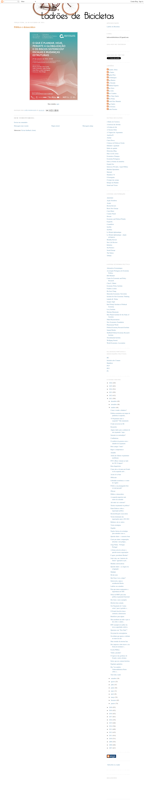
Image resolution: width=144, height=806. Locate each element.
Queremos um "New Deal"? (119, 630)
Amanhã (113, 453)
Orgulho (113, 528)
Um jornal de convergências (119, 633)
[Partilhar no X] (53, 110)
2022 (110, 395)
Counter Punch (111, 214)
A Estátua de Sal (112, 127)
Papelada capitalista (116, 664)
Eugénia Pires (111, 75)
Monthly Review (112, 240)
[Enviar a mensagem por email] (49, 110)
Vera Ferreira (111, 107)
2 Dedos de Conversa (113, 122)
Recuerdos (114, 427)
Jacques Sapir (111, 302)
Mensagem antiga (88, 126)
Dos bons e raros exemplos (119, 600)
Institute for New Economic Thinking (118, 296)
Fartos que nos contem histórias (120, 661)
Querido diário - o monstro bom (120, 536)
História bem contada (117, 603)
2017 (110, 717)
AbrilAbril (110, 198)
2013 (110, 729)
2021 (110, 398)
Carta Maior (110, 211)
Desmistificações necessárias (119, 514)
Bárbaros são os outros (117, 522)
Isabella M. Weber (112, 299)
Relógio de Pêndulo (113, 183)
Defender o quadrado (113, 146)
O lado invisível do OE (117, 424)
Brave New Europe (112, 208)
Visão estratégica (116, 525)
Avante (109, 203)
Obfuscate (114, 477)
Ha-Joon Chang (111, 291)
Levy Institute (111, 309)
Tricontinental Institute (113, 338)
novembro (114, 404)
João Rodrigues (112, 78)
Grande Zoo (110, 164)
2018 (110, 714)
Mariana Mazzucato (113, 312)
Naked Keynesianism (113, 319)
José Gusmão (111, 83)
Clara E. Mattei (111, 283)
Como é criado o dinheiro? (119, 410)
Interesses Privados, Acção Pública (117, 167)
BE (108, 358)
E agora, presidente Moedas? (119, 555)
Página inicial (55, 126)
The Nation (110, 253)
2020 (110, 707)
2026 (110, 383)
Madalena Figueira (112, 85)
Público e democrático (117, 494)
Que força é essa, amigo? (118, 578)
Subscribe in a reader (113, 765)
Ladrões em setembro (117, 586)
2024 (110, 389)
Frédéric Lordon (112, 289)
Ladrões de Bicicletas (113, 27)
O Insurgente (111, 177)
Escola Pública (115, 650)
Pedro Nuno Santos (113, 96)
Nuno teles (110, 91)
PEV (108, 368)
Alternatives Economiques (114, 268)
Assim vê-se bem (116, 474)
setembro (114, 678)
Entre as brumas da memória (115, 161)
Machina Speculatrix (113, 169)
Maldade (113, 572)
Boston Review (111, 206)
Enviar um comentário (20, 122)
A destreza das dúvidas (114, 124)
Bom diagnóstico (116, 466)
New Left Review (112, 242)
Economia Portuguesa (113, 159)
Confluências (114, 438)
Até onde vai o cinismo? (118, 502)
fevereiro (113, 700)
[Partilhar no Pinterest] (58, 110)
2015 (110, 723)
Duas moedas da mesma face (119, 641)
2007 (110, 748)
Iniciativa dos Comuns (113, 360)
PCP (108, 366)
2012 (110, 732)
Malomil (109, 172)
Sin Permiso (110, 248)
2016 (110, 720)
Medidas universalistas (117, 564)
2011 (110, 735)
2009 (110, 742)
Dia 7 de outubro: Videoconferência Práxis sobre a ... (119, 669)
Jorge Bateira (111, 80)
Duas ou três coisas (112, 154)
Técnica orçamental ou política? (120, 505)
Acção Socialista (112, 200)
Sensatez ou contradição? (118, 435)
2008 (110, 745)
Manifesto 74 (111, 175)
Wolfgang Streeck (112, 340)
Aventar (109, 138)
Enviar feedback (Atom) (28, 130)
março (113, 697)
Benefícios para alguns (117, 616)
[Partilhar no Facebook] (56, 110)
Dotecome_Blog (111, 151)
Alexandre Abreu (112, 70)
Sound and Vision (112, 185)
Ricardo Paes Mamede (114, 101)
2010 (110, 739)
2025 (110, 386)
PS (107, 371)
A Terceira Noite (112, 130)
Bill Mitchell (111, 276)
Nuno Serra (110, 88)
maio (112, 691)
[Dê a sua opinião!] (51, 110)
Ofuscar (113, 491)
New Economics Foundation (115, 322)
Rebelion (109, 245)
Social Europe (111, 250)
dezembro (114, 401)
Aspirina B (110, 135)
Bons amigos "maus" (117, 446)
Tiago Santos (111, 104)
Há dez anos (114, 575)
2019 (110, 710)
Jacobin (109, 227)
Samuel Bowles (111, 330)
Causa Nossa (111, 140)
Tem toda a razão (116, 675)
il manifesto (110, 224)
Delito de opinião (112, 148)
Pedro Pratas (111, 99)
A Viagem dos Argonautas (115, 132)
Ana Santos (110, 72)
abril (112, 694)
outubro (113, 407)
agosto (113, 682)
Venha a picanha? (116, 653)
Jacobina (109, 230)
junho (113, 688)
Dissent (109, 216)
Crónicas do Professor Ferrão (115, 143)
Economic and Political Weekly (116, 219)
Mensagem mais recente (21, 126)
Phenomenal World (112, 325)
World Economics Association (116, 343)
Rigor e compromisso (117, 450)
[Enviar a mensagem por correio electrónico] (47, 110)
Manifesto (110, 363)
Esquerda (109, 222)
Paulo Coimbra (111, 93)
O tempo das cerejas (113, 180)
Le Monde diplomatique (114, 232)
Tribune (109, 256)
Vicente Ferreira (112, 109)
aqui (58, 104)
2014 (110, 726)
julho (112, 685)
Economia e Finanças (113, 156)
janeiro (113, 703)
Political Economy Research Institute (118, 327)
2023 (110, 392)
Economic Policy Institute (114, 286)
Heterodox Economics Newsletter (117, 294)
